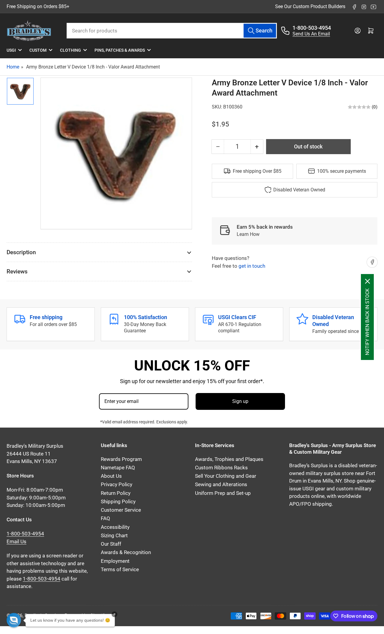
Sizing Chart (114, 535)
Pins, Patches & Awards (119, 50)
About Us (111, 476)
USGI (11, 50)
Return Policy (115, 493)
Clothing (70, 50)
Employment (115, 561)
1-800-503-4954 (311, 28)
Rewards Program (121, 459)
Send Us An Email (311, 34)
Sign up (240, 401)
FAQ (105, 518)
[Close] (367, 281)
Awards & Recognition (126, 552)
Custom (37, 50)
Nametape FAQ (118, 468)
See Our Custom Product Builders (310, 6)
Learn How (248, 234)
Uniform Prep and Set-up (223, 493)
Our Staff (111, 544)
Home (13, 67)
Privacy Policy (116, 484)
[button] (14, 620)
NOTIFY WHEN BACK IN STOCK (367, 321)
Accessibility (115, 527)
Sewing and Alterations (221, 484)
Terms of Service (120, 569)
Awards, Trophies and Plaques (229, 459)
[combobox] (172, 30)
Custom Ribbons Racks (221, 468)
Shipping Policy (118, 501)
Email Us (16, 541)
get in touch (251, 266)
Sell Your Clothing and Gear (225, 476)
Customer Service (121, 510)
